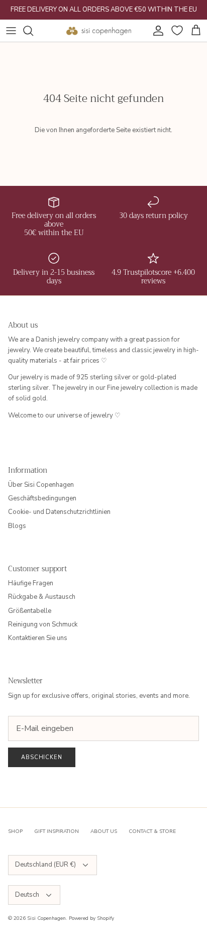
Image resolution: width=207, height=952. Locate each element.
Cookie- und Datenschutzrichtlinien (59, 511)
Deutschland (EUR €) (45, 864)
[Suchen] (33, 31)
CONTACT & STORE (152, 831)
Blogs (17, 526)
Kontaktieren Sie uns (37, 638)
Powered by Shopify (91, 918)
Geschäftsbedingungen (42, 498)
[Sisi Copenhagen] (99, 30)
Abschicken (41, 757)
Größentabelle (29, 610)
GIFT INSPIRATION (56, 831)
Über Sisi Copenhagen (41, 484)
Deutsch (27, 894)
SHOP (15, 831)
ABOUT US (103, 831)
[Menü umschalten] (11, 31)
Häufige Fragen (30, 583)
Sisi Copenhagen (46, 918)
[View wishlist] (176, 31)
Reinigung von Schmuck (42, 624)
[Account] (156, 31)
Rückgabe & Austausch (41, 596)
